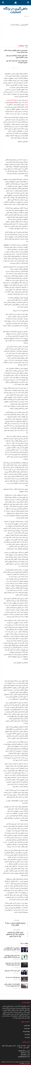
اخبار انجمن (27, 1026)
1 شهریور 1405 (16, 988)
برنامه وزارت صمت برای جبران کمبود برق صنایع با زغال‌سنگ (16, 62)
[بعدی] (14, 68)
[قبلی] (17, 68)
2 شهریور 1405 (16, 967)
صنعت (16, 92)
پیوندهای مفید (26, 1031)
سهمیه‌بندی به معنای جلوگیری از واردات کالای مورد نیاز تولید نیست (15, 51)
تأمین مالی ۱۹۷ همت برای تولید (12, 971)
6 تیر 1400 (26, 16)
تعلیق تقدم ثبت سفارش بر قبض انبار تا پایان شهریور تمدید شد (12, 985)
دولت (26, 105)
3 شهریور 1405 (16, 952)
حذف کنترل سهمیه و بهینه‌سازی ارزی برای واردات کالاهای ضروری (16, 56)
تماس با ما (27, 1037)
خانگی (26, 102)
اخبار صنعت (27, 1028)
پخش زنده (27, 1034)
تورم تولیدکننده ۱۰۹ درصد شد (13, 977)
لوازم (8, 100)
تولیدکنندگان (12, 100)
